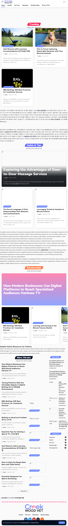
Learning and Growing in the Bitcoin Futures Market (45, 327)
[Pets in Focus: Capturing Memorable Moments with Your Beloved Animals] (50, 37)
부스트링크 (9, 353)
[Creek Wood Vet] (8, 1)
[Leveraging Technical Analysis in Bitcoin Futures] (50, 197)
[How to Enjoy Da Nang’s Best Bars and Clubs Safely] (38, 467)
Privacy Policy (25, 522)
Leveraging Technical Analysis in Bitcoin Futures (50, 210)
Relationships (57, 445)
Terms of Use (34, 522)
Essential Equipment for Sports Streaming (12, 477)
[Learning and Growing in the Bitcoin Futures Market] (45, 315)
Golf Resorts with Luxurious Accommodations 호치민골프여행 (16, 50)
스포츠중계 (4, 498)
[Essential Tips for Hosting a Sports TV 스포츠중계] (38, 436)
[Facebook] (26, 519)
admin (6, 54)
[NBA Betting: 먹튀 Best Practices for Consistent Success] (17, 78)
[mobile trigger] (3, 1)
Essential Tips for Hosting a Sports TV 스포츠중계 (13, 433)
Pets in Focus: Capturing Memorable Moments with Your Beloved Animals (50, 51)
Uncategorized (8, 46)
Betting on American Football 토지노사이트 (14, 418)
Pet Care (40, 46)
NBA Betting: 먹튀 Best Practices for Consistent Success (17, 91)
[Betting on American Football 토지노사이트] (38, 422)
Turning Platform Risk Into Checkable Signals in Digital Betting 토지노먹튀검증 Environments (13, 386)
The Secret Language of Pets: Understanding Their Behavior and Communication (15, 211)
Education (7, 206)
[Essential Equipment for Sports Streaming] (38, 481)
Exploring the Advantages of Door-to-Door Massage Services (32, 171)
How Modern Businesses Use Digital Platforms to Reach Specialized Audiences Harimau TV (32, 289)
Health (57, 440)
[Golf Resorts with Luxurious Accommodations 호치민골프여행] (17, 37)
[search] (60, 2)
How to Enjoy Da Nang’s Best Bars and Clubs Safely (14, 463)
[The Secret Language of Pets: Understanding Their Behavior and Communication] (17, 197)
